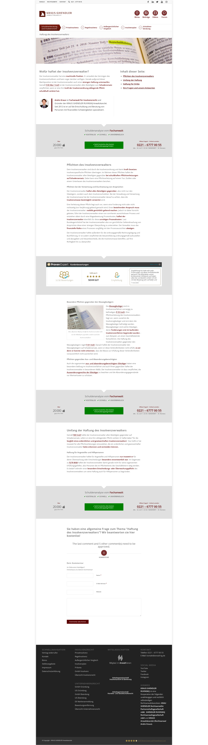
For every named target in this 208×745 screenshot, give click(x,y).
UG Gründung (80, 690)
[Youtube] (161, 1)
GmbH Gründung (82, 687)
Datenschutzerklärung (51, 671)
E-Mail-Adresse (101, 583)
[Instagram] (166, 1)
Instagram (145, 677)
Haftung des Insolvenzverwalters (54, 34)
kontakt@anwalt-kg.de (156, 655)
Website (98, 592)
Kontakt (63, 2)
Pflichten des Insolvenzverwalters (138, 76)
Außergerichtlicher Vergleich (86, 660)
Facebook (145, 674)
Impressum (46, 667)
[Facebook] (148, 1)
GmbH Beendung (82, 694)
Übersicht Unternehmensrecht (87, 709)
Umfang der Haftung (132, 80)
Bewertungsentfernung (84, 705)
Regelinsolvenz (81, 656)
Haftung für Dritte (131, 84)
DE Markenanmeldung (84, 701)
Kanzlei (42, 2)
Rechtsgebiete (52, 2)
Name (98, 575)
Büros (44, 660)
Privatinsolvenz (81, 652)
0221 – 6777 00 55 (76, 2)
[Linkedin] (152, 1)
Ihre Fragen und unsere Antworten (139, 88)
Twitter (143, 671)
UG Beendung (80, 698)
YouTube (144, 668)
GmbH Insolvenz (82, 671)
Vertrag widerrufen (50, 652)
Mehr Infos (154, 264)
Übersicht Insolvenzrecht (85, 675)
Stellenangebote (48, 664)
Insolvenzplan (80, 664)
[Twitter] (157, 1)
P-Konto (78, 667)
